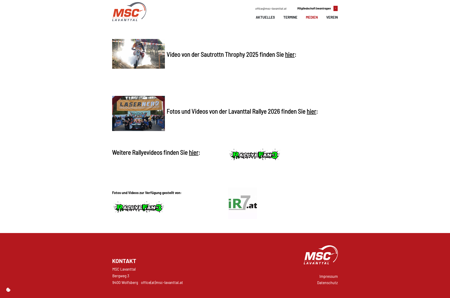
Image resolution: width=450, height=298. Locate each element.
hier (290, 54)
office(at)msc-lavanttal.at (162, 282)
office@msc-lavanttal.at (271, 8)
